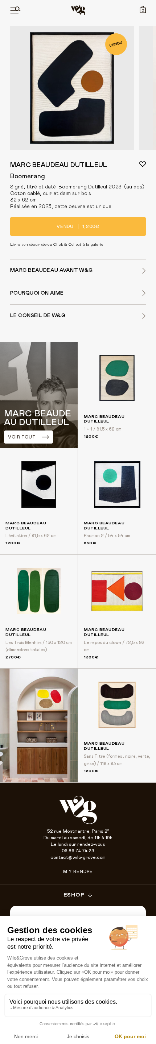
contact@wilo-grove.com (78, 857)
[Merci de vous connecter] (142, 164)
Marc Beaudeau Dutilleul (58, 165)
